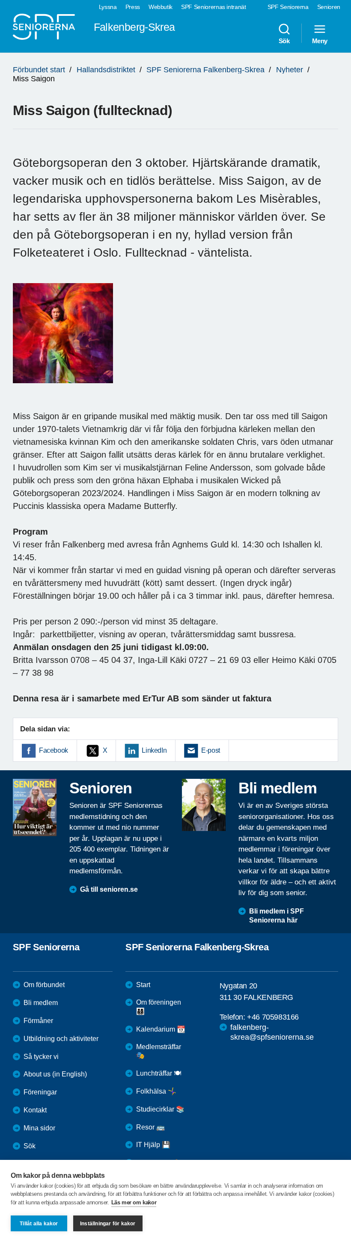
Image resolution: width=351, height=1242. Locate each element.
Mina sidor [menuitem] (39, 1128)
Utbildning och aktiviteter (61, 1038)
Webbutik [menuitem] (161, 6)
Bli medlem (41, 1002)
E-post (210, 750)
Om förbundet (44, 984)
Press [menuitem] (132, 6)
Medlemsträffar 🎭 (158, 1051)
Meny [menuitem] (319, 40)
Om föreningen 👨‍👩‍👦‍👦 (158, 1007)
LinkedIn (154, 750)
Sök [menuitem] (284, 40)
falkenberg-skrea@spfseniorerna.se (272, 1032)
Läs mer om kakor (134, 1202)
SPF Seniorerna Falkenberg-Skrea (205, 70)
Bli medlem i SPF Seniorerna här (276, 916)
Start (143, 984)
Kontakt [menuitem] (35, 1110)
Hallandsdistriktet (106, 70)
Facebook (53, 750)
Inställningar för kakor (108, 1224)
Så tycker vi (41, 1056)
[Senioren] (35, 807)
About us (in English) (55, 1074)
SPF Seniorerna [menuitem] (288, 6)
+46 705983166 (273, 1017)
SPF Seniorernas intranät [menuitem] (213, 6)
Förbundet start (39, 70)
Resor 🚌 (150, 1127)
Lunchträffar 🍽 (158, 1073)
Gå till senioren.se (109, 889)
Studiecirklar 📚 (160, 1109)
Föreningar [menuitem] (40, 1092)
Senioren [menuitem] (328, 6)
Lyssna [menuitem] (108, 6)
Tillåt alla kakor (39, 1224)
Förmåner (38, 1020)
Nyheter (289, 70)
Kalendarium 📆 (160, 1029)
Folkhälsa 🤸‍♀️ (156, 1091)
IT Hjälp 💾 (153, 1144)
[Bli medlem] (204, 805)
